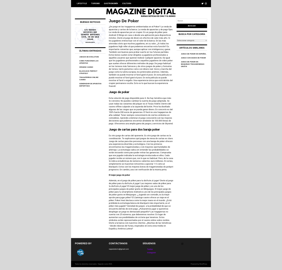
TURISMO (95, 3)
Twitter (150, 249)
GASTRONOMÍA (111, 3)
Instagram (151, 252)
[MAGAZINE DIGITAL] (141, 17)
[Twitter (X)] (202, 3)
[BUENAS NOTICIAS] (90, 43)
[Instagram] (206, 3)
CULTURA (126, 3)
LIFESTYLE (82, 3)
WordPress (203, 264)
